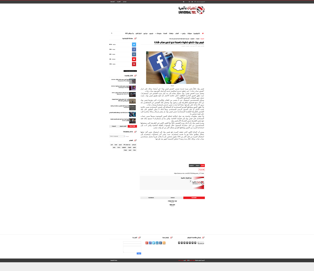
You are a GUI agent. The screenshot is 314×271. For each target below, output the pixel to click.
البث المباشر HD (127, 145)
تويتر (153, 243)
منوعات (159, 33)
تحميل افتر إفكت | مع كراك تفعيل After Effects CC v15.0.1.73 (120, 93)
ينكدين (157, 243)
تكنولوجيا (197, 33)
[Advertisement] (139, 17)
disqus (173, 198)
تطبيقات (197, 39)
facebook (151, 198)
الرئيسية (202, 39)
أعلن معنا (112, 1)
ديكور (114, 147)
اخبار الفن (139, 33)
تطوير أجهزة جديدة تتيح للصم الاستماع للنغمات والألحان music (119, 120)
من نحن (124, 1)
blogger (194, 198)
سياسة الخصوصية (113, 260)
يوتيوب (160, 243)
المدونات (114, 126)
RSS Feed (164, 243)
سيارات (189, 33)
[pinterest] (183, 2)
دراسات (171, 33)
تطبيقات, (187, 46)
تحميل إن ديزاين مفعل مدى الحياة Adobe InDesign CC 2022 (120, 87)
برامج (183, 33)
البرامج (120, 145)
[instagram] (189, 2)
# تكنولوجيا (192, 165)
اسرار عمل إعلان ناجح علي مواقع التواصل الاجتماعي (119, 112)
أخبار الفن (134, 145)
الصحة (165, 33)
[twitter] (192, 2)
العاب (177, 33)
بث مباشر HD (129, 33)
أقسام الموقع (123, 126)
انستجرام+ (146, 243)
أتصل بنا (118, 1)
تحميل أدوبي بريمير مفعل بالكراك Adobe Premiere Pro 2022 (120, 80)
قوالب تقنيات (180, 260)
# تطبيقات (198, 165)
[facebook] (195, 2)
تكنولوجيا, (183, 46)
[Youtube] (186, 2)
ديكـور (146, 33)
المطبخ (134, 147)
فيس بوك (150, 243)
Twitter (132, 126)
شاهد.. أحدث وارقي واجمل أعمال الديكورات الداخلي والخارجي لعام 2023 (120, 100)
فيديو (151, 33)
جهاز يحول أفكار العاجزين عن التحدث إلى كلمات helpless (119, 107)
